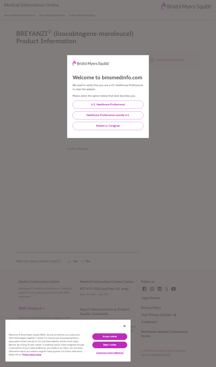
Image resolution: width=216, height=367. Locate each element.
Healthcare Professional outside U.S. (108, 115)
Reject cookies (109, 345)
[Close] (124, 326)
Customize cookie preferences (110, 353)
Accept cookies (110, 337)
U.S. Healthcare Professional (108, 104)
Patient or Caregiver (108, 126)
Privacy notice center (31, 355)
